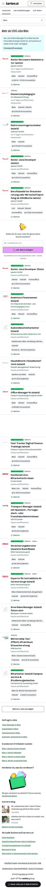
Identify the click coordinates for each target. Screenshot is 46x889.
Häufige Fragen (10, 863)
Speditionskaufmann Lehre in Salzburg (18, 841)
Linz (13, 208)
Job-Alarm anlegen (24, 250)
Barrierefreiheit (21, 868)
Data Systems (8, 837)
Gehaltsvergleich (9, 796)
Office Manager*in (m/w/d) (25, 392)
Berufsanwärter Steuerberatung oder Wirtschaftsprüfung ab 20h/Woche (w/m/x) (27, 194)
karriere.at (28, 832)
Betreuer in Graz (9, 849)
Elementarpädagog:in (23, 94)
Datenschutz (8, 868)
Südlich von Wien (19, 374)
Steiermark (17, 341)
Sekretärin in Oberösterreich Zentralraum (20, 853)
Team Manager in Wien (11, 725)
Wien (26, 31)
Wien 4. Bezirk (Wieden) (11, 753)
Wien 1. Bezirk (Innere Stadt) (13, 749)
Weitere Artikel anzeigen (12, 827)
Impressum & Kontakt (27, 863)
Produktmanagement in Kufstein (16, 845)
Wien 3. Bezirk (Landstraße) (13, 757)
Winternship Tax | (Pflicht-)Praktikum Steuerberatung (22, 642)
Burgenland (37, 592)
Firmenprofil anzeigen (13, 48)
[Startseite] (12, 3)
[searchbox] (23, 20)
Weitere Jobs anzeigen (23, 709)
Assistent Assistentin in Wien (14, 737)
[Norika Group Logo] (23, 879)
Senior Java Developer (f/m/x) (27, 269)
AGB (39, 863)
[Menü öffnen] (3, 3)
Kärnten (40, 341)
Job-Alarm (37, 10)
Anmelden (37, 3)
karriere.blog (8, 802)
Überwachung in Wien (11, 733)
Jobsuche (6, 10)
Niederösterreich (24, 592)
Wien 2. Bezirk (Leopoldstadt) (14, 761)
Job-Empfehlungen (21, 10)
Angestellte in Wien (10, 729)
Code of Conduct (35, 868)
